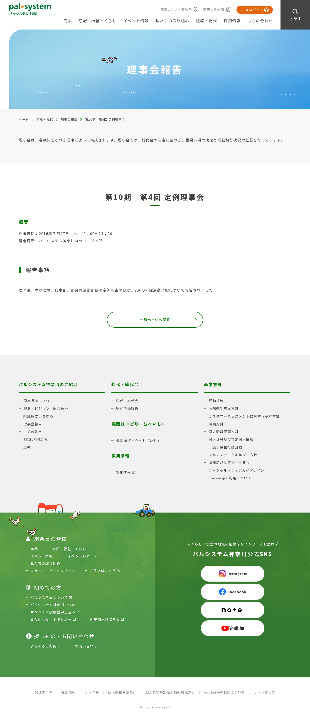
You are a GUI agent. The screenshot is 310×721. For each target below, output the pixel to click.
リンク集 (92, 692)
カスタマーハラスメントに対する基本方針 (244, 416)
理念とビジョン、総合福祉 (45, 408)
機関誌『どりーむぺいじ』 (138, 440)
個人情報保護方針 (224, 431)
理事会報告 (69, 119)
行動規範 (216, 400)
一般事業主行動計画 (225, 447)
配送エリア (43, 692)
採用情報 (232, 20)
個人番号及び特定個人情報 (231, 439)
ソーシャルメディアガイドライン (237, 470)
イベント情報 (136, 20)
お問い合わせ (260, 20)
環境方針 (216, 423)
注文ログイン (252, 9)
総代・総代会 (127, 400)
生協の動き (32, 431)
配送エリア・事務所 (176, 9)
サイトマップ (264, 692)
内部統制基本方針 (224, 408)
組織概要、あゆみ (38, 416)
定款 (27, 447)
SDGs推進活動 (35, 439)
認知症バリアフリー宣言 (229, 462)
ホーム (24, 119)
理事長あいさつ (36, 400)
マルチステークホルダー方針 (233, 454)
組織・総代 (45, 119)
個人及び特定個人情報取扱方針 (170, 692)
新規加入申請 (213, 9)
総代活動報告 (127, 408)
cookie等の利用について (230, 478)
